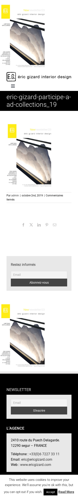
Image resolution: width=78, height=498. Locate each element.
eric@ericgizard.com (36, 459)
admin (15, 195)
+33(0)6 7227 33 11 (44, 454)
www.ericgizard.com (35, 465)
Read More (66, 492)
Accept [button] (50, 492)
